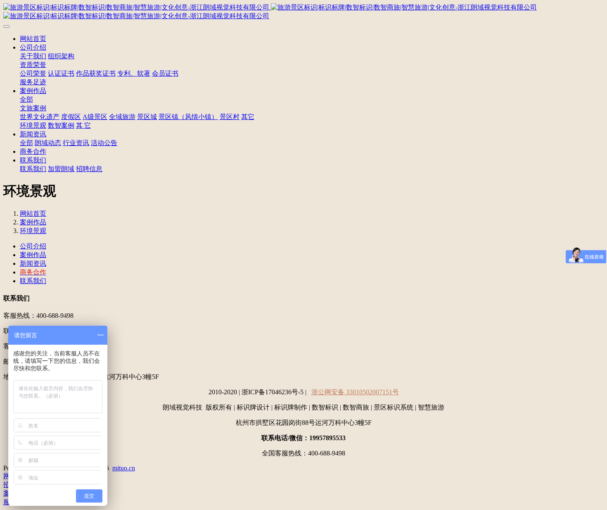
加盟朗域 (61, 168)
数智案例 (61, 125)
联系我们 (33, 160)
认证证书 (61, 73)
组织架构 (61, 56)
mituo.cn (123, 468)
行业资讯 (76, 142)
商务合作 (33, 151)
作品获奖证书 (96, 73)
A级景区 (95, 116)
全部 (26, 99)
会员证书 (165, 73)
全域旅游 (122, 116)
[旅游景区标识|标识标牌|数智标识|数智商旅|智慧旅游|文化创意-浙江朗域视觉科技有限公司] (303, 12)
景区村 (229, 116)
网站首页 (33, 38)
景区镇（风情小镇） (188, 116)
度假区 (71, 116)
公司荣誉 (33, 73)
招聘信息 (89, 168)
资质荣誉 (33, 64)
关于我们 (33, 56)
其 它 (83, 125)
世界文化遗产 (39, 116)
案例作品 (33, 90)
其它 (247, 116)
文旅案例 (33, 108)
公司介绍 (33, 47)
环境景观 (33, 125)
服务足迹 (33, 82)
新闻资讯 (33, 134)
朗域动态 (48, 142)
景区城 (147, 116)
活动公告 (104, 142)
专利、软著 (133, 73)
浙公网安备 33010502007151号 (355, 392)
